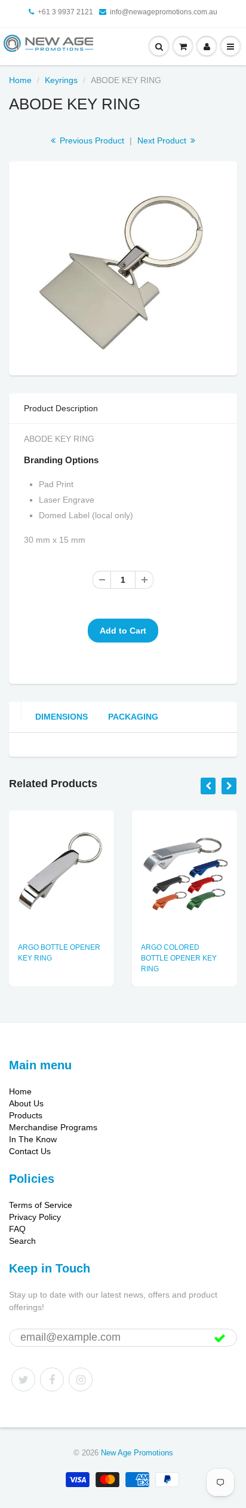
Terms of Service (40, 1205)
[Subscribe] (219, 1338)
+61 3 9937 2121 (65, 12)
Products (25, 1115)
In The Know (33, 1139)
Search (22, 1241)
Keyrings (61, 80)
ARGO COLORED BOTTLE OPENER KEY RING (179, 958)
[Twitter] (23, 1379)
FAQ (17, 1229)
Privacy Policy (35, 1217)
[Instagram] (81, 1379)
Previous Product (90, 140)
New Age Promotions (137, 1452)
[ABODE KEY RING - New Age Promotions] (123, 266)
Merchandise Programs (53, 1127)
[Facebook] (52, 1379)
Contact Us (30, 1151)
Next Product (163, 140)
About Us (26, 1103)
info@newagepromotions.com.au (163, 12)
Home (20, 80)
